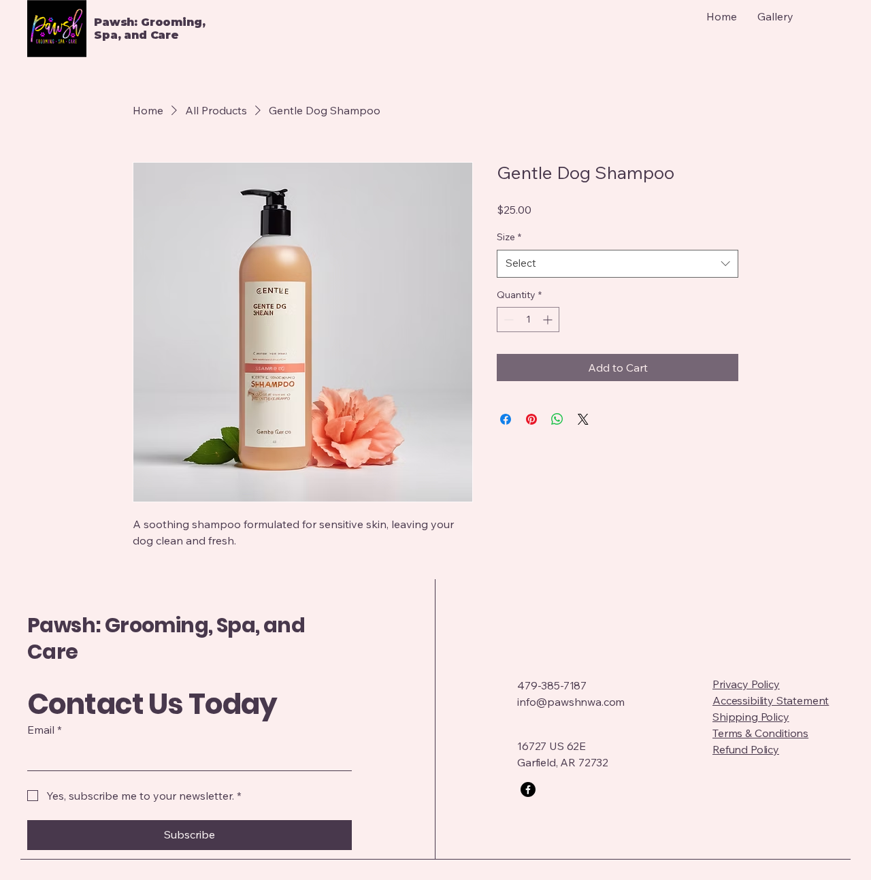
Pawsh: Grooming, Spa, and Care (166, 638)
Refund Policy (745, 749)
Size (509, 237)
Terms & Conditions (760, 733)
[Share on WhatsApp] (557, 419)
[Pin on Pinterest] (531, 419)
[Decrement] (507, 319)
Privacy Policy (746, 684)
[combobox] (617, 264)
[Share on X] (583, 419)
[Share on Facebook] (505, 419)
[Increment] (548, 319)
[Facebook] (528, 789)
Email (44, 729)
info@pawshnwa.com (571, 701)
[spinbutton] (528, 319)
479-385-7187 (552, 685)
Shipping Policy (750, 716)
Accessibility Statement (770, 700)
